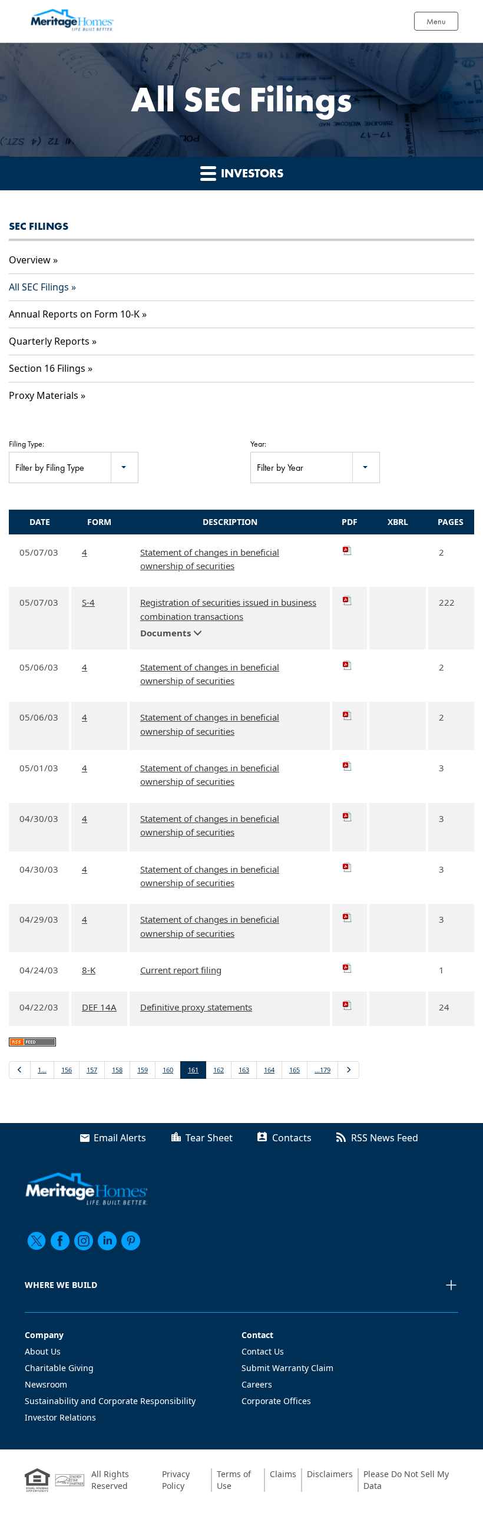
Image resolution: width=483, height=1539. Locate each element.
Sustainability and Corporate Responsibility (110, 1400)
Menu (436, 21)
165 (294, 1069)
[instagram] (83, 1240)
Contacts (292, 1137)
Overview (30, 259)
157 (92, 1069)
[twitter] (36, 1240)
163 (244, 1069)
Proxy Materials (43, 395)
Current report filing (180, 970)
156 (66, 1069)
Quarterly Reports (49, 341)
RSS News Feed (384, 1137)
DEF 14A (99, 1007)
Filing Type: (26, 443)
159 (142, 1069)
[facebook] (60, 1240)
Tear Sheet (209, 1137)
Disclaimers (330, 1473)
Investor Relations (60, 1417)
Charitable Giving (59, 1367)
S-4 (88, 602)
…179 (322, 1069)
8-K (88, 970)
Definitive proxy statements (196, 1007)
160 (168, 1069)
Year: (258, 443)
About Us (43, 1351)
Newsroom (46, 1384)
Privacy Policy (176, 1479)
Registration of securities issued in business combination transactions (228, 609)
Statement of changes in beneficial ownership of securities (209, 559)
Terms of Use (234, 1479)
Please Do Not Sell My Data (406, 1479)
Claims (283, 1473)
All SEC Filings (39, 286)
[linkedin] (107, 1240)
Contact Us (263, 1351)
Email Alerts (120, 1137)
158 (117, 1069)
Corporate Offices (276, 1400)
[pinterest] (130, 1240)
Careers (257, 1384)
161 (193, 1069)
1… (42, 1069)
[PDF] (349, 550)
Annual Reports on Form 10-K (74, 314)
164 (269, 1069)
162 (218, 1069)
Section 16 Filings (47, 368)
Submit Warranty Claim (287, 1367)
